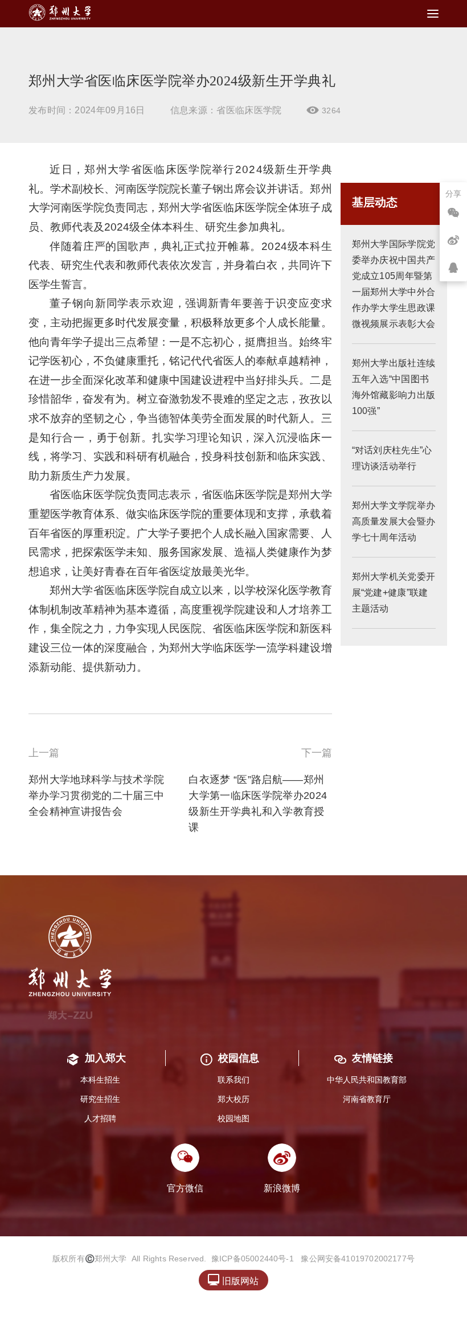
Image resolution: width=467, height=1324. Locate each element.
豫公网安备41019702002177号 (358, 1258)
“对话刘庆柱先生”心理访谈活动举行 (392, 458)
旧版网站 (233, 1280)
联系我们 (233, 1079)
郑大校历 (233, 1099)
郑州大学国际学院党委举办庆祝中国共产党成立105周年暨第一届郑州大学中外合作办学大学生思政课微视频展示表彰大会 (394, 284)
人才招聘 (100, 1118)
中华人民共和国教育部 (367, 1079)
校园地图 (233, 1118)
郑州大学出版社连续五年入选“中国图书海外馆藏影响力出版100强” (394, 387)
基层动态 (375, 202)
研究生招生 (100, 1099)
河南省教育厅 (367, 1099)
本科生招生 (100, 1079)
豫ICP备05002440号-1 (252, 1258)
